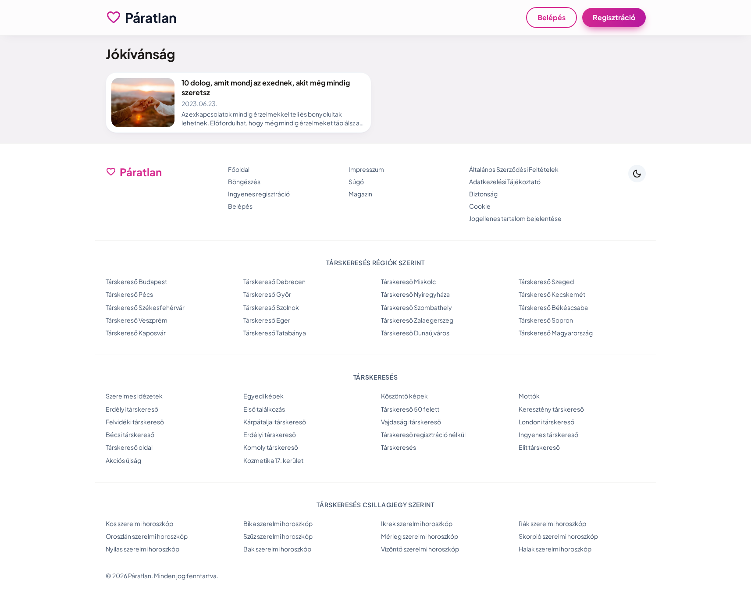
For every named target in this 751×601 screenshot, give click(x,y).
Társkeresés (398, 447)
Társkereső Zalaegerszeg (417, 320)
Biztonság (483, 194)
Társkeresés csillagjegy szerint (375, 505)
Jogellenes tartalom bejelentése (515, 218)
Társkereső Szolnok (271, 307)
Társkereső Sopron (546, 320)
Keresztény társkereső (551, 409)
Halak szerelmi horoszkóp (555, 549)
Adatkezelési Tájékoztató (505, 181)
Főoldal (238, 169)
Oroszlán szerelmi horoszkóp (147, 536)
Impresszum (366, 169)
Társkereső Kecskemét (552, 294)
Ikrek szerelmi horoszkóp (416, 523)
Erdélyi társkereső (132, 409)
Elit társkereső (539, 447)
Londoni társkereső (546, 422)
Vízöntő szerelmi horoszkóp (420, 549)
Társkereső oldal (129, 447)
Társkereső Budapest (136, 281)
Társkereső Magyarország (556, 333)
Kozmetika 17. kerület (273, 460)
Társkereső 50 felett (410, 409)
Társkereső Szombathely (416, 307)
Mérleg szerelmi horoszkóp (419, 536)
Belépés (551, 17)
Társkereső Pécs (129, 294)
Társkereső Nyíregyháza (415, 294)
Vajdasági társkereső (411, 422)
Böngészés (244, 181)
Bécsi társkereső (130, 434)
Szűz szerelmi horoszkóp (278, 536)
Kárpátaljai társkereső (274, 422)
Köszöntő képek (404, 396)
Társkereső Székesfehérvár (145, 307)
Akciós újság (123, 460)
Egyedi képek (263, 396)
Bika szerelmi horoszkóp (278, 523)
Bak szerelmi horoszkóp (277, 549)
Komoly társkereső (270, 447)
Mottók (529, 396)
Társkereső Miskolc (408, 281)
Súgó (356, 181)
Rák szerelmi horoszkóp (552, 523)
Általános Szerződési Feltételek (514, 169)
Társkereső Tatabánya (274, 333)
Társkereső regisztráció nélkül (423, 434)
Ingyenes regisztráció (259, 194)
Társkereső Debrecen (274, 281)
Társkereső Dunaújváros (415, 333)
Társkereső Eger (266, 320)
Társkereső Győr (267, 294)
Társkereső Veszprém (136, 320)
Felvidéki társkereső (135, 422)
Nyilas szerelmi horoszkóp (142, 549)
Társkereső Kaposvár (136, 333)
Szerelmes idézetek (134, 396)
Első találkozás (264, 409)
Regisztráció (614, 17)
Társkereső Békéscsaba (553, 307)
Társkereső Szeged (546, 281)
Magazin (360, 194)
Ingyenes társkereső (548, 434)
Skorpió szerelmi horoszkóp (558, 536)
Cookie (480, 206)
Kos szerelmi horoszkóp (139, 523)
